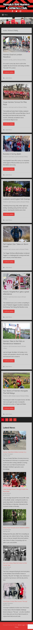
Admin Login (21, 625)
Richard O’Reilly (21, 59)
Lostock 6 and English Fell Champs (16, 199)
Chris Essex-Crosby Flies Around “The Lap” (15, 601)
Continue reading (8, 72)
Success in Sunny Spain (12, 154)
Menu (6, 15)
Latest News (8, 78)
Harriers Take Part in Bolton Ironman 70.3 (14, 452)
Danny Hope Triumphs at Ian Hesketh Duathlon (16, 527)
